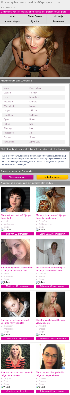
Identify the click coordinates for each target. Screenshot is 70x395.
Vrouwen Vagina (12, 21)
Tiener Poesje (35, 16)
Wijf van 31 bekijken (17, 338)
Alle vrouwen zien (17, 177)
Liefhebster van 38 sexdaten (52, 338)
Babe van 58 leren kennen (52, 286)
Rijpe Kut (34, 21)
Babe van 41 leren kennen (52, 391)
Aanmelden (58, 21)
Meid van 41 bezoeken (17, 286)
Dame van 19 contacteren (52, 234)
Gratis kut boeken (52, 177)
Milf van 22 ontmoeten (17, 234)
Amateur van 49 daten (17, 391)
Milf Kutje (58, 16)
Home (11, 16)
